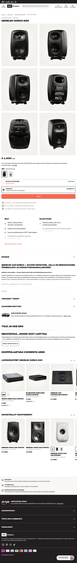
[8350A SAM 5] (20, 134)
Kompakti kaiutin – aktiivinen (10, 17)
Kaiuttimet (10, 14)
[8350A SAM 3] (20, 89)
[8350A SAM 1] (20, 45)
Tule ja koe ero (12, 326)
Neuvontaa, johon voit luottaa (24, 333)
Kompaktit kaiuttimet (19, 14)
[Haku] (24, 6)
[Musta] (4, 389)
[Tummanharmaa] (4, 174)
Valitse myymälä (10, 183)
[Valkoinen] (11, 174)
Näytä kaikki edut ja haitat (13, 244)
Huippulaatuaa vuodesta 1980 (23, 341)
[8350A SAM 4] (57, 89)
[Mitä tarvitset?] (71, 557)
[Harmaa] (61, 444)
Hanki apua (67, 316)
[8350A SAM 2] (57, 45)
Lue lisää (73, 1)
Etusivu (4, 14)
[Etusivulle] (13, 6)
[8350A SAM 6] (57, 134)
